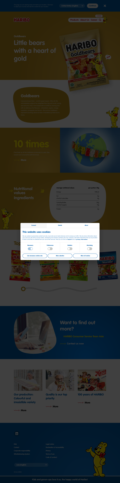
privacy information (82, 239)
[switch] (50, 248)
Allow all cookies (85, 256)
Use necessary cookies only (34, 256)
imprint (69, 239)
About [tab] (86, 225)
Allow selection (60, 256)
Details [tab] (60, 225)
